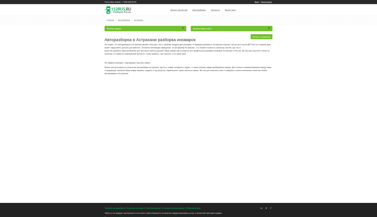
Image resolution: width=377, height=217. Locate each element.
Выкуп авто (230, 9)
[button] (145, 28)
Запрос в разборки (262, 36)
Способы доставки (135, 207)
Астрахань (138, 19)
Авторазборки (199, 9)
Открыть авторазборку (115, 207)
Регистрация (266, 2)
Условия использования (173, 207)
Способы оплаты (153, 207)
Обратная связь (193, 207)
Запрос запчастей (178, 9)
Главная (110, 19)
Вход (257, 2)
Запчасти (215, 9)
